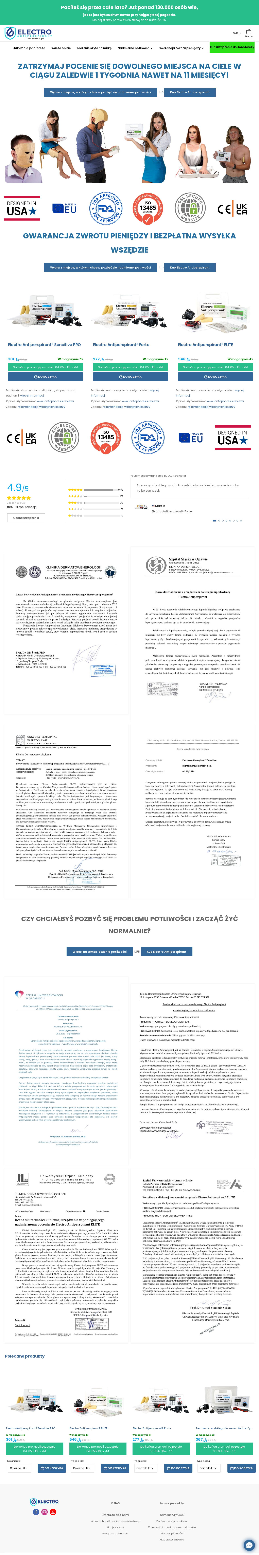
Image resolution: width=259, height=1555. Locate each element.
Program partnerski (115, 1533)
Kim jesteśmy (115, 1527)
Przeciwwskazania (172, 1539)
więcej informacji (32, 395)
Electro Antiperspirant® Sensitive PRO (30, 1428)
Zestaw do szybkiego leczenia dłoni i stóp (223, 1428)
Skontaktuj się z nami (115, 1515)
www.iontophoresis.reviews (55, 401)
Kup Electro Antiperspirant (190, 92)
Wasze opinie (61, 48)
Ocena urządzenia (26, 518)
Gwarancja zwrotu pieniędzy (179, 48)
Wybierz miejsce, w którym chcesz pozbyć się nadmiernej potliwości (100, 92)
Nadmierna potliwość (133, 48)
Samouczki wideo (172, 1515)
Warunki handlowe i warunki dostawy (115, 1521)
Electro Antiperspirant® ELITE (88, 1428)
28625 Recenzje (16, 502)
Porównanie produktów (171, 1521)
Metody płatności (172, 1533)
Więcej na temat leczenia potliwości (100, 952)
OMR (235, 33)
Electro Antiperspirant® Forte (152, 1428)
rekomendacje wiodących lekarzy (41, 407)
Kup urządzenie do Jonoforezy (232, 47)
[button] (214, 520)
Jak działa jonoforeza (29, 48)
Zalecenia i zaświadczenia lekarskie (172, 1527)
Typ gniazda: (13, 1461)
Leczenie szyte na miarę (94, 48)
